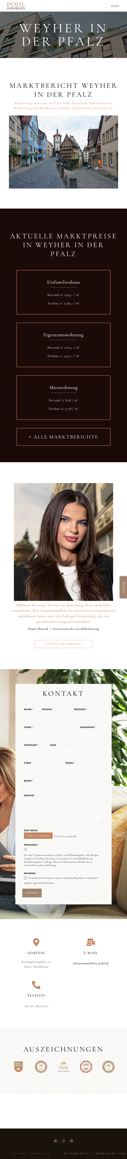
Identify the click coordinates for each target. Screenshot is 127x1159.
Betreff (28, 780)
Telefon (70, 763)
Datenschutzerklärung (44, 865)
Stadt (53, 745)
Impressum (104, 1154)
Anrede (28, 709)
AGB (123, 1154)
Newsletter (30, 873)
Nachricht (29, 795)
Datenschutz (31, 844)
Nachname (80, 709)
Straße (28, 727)
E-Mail (28, 763)
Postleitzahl (31, 745)
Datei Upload (31, 830)
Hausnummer (88, 727)
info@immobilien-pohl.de (63, 549)
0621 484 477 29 (64, 552)
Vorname (47, 709)
